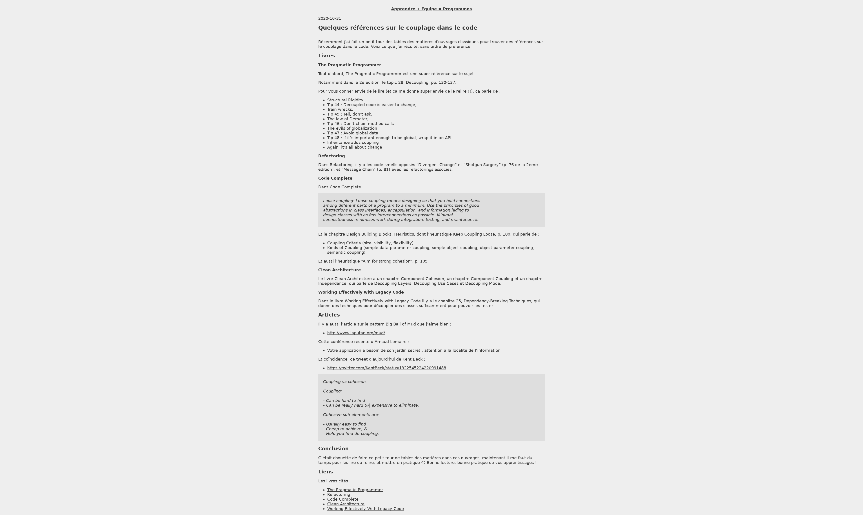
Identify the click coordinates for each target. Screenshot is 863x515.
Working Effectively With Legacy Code (365, 508)
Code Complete (342, 499)
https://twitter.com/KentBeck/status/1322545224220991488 (386, 368)
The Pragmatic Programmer (355, 489)
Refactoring (338, 494)
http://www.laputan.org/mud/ (356, 332)
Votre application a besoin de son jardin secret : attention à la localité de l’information (413, 350)
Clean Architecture (346, 504)
